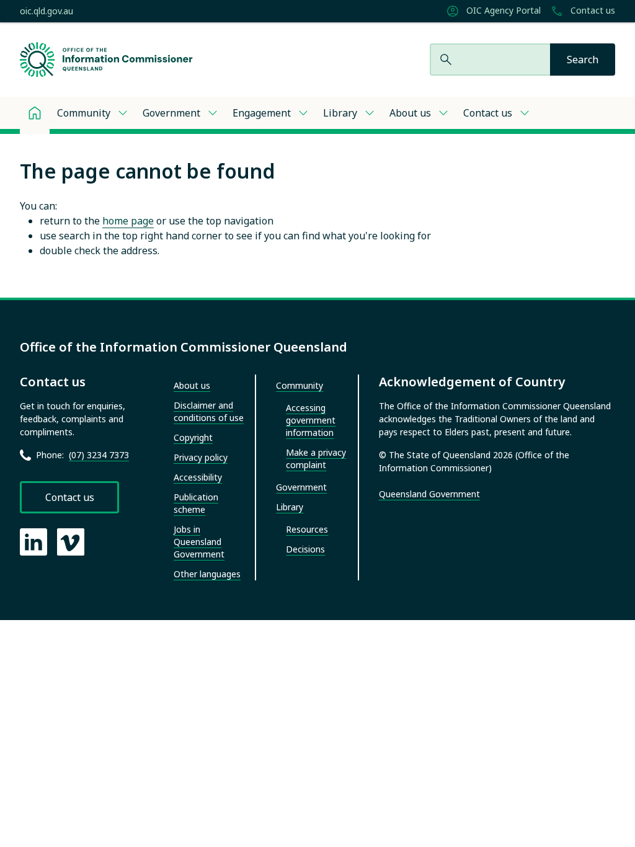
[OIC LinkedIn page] (33, 542)
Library (340, 113)
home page (128, 221)
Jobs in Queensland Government (199, 541)
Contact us (591, 10)
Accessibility (198, 477)
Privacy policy (201, 457)
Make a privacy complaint (316, 458)
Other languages (207, 574)
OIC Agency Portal (502, 10)
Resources (307, 529)
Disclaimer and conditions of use (209, 411)
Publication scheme (196, 503)
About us (410, 113)
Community (83, 113)
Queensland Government (429, 494)
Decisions (305, 549)
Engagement (262, 113)
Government (171, 113)
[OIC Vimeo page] (70, 542)
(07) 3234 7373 (99, 455)
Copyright (193, 437)
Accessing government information (310, 420)
